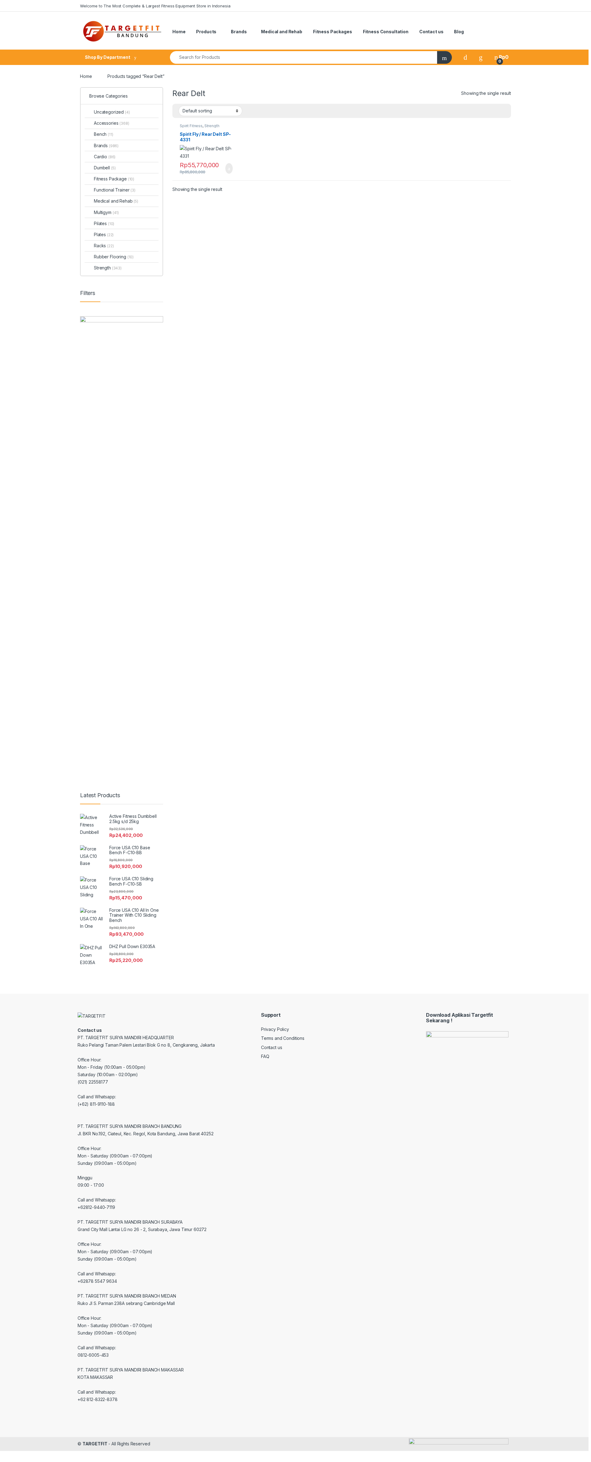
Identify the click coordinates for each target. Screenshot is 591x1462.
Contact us (431, 31)
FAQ (265, 1056)
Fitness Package (114, 178)
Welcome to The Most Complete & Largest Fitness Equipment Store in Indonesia (155, 5)
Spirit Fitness (191, 125)
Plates (104, 234)
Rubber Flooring (114, 256)
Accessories (111, 123)
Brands (239, 31)
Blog (459, 31)
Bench (103, 134)
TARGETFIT (94, 1443)
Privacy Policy (275, 1029)
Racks (104, 245)
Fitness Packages (332, 31)
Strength (211, 125)
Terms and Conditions (282, 1038)
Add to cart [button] (228, 168)
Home (178, 31)
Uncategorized (112, 112)
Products (206, 31)
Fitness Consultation (385, 31)
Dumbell (104, 167)
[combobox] (303, 57)
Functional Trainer (114, 189)
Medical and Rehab (281, 31)
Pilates (104, 223)
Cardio (104, 156)
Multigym (106, 212)
